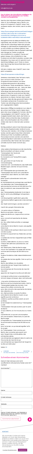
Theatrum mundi (12, 2)
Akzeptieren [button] (22, 450)
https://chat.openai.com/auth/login (12, 74)
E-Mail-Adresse (6, 397)
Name (3, 390)
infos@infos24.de (6, 8)
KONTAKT (5, 431)
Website (4, 404)
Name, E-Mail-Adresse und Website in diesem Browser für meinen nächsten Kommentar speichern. (14, 414)
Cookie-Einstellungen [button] (10, 450)
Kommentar (5, 368)
